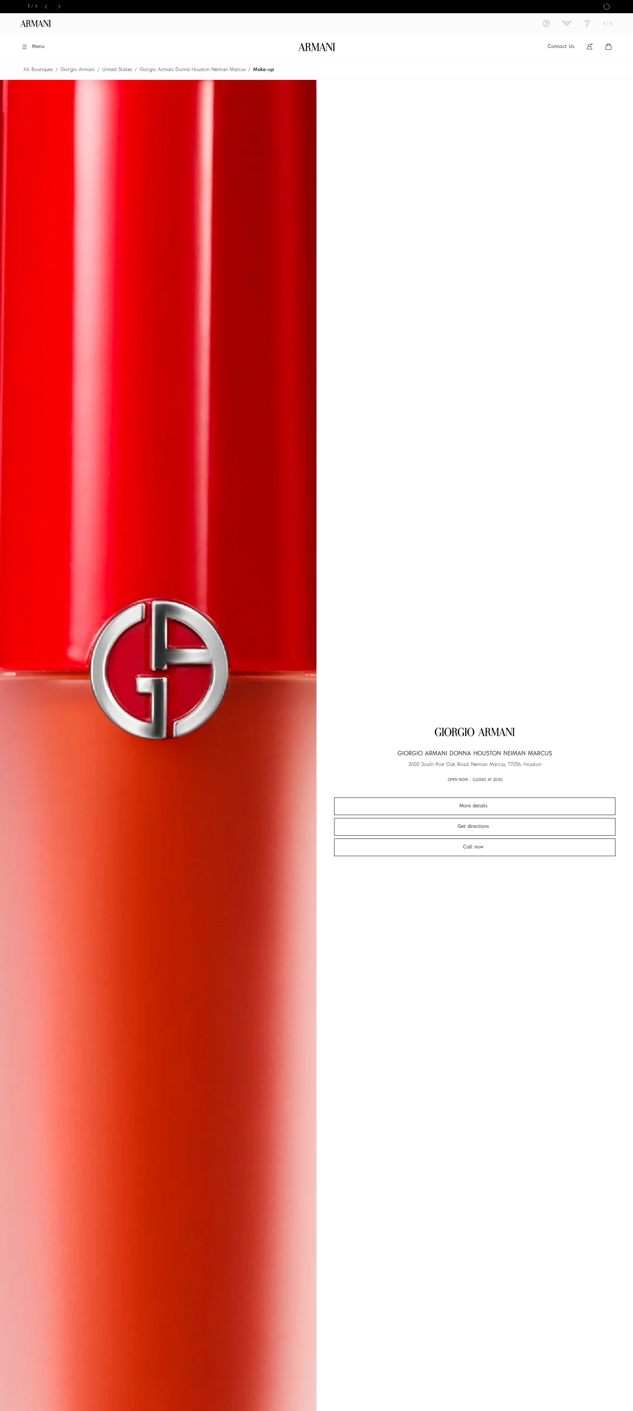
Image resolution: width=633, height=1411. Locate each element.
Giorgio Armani (77, 69)
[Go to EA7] (587, 23)
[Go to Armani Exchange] (608, 23)
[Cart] (608, 46)
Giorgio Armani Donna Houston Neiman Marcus (192, 69)
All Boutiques (38, 69)
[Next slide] (60, 6)
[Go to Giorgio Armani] (546, 23)
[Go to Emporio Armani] (567, 23)
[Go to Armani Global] (35, 23)
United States (117, 69)
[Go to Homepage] (316, 47)
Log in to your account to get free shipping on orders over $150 (316, 6)
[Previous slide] (47, 6)
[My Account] (589, 46)
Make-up (263, 69)
